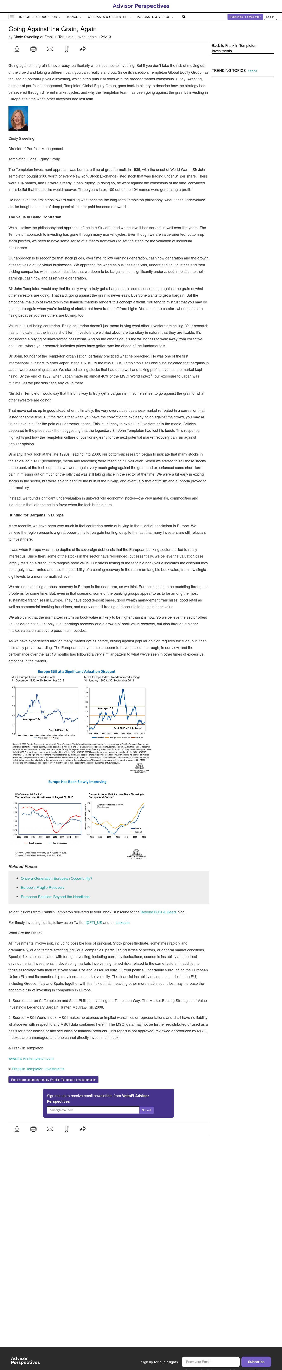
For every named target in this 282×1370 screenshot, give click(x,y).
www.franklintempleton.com (31, 1058)
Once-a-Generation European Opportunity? (56, 878)
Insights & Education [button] (38, 17)
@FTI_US (94, 922)
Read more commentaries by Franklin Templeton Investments (52, 1080)
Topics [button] (72, 17)
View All (252, 70)
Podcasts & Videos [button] (154, 17)
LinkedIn (123, 922)
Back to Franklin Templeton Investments (234, 48)
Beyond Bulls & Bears (159, 911)
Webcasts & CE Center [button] (108, 17)
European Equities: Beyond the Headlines (55, 896)
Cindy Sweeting (26, 36)
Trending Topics (229, 70)
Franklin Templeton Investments (70, 36)
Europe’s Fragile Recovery (42, 887)
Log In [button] (270, 16)
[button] (17, 49)
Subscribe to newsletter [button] (245, 16)
